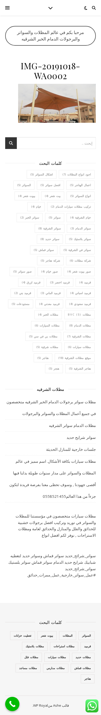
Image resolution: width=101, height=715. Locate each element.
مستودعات (21, 304)
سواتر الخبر (29, 217)
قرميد (85, 282)
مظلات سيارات (79, 347)
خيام (36, 206)
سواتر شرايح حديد (81, 437)
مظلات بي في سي (43, 336)
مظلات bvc (79, 314)
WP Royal (40, 705)
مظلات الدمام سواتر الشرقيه (72, 425)
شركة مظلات (80, 260)
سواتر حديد (49, 239)
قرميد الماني (51, 293)
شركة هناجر (50, 260)
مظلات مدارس (56, 668)
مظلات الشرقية (79, 336)
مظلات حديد (83, 657)
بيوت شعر (26, 196)
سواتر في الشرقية (77, 250)
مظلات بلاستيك (35, 646)
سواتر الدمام (80, 228)
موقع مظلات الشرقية (74, 358)
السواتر (24, 185)
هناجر (43, 358)
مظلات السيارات (47, 325)
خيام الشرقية (80, 217)
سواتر (55, 217)
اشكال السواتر (41, 174)
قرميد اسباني (80, 293)
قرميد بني (22, 293)
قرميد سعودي (80, 304)
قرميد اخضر (60, 282)
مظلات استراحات (64, 646)
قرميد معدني (49, 304)
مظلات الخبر (48, 314)
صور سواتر (22, 271)
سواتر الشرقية (49, 228)
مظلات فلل (31, 657)
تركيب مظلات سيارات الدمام (71, 206)
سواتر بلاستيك (80, 239)
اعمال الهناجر (80, 185)
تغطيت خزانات (22, 635)
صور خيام (49, 271)
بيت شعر (53, 196)
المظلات (68, 635)
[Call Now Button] (12, 704)
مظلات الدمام (80, 325)
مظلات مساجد (28, 668)
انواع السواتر (80, 196)
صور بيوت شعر (79, 271)
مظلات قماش (82, 668)
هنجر (54, 368)
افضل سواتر (50, 185)
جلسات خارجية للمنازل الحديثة (71, 449)
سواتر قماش (44, 250)
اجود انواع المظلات (76, 174)
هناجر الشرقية (80, 368)
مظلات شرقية (47, 347)
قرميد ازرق (31, 282)
